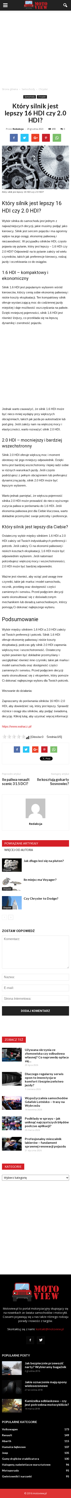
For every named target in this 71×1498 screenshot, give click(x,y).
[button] (65, 5)
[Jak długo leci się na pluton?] (12, 865)
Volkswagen (10, 1429)
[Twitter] (41, 1340)
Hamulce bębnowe (14, 1447)
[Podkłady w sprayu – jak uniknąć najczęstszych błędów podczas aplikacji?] (12, 1123)
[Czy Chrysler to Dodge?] (12, 903)
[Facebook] (30, 1340)
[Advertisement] (35, 48)
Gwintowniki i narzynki (17, 1476)
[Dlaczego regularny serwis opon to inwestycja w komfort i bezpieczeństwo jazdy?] (12, 1079)
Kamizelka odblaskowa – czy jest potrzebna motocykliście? (47, 1402)
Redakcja (18, 128)
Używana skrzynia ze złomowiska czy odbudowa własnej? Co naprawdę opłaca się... (47, 1055)
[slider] (14, 736)
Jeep (5, 1452)
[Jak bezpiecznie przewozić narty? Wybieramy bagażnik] (12, 1368)
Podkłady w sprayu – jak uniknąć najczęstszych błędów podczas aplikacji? (47, 1122)
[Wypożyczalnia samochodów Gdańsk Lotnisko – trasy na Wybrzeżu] (12, 1103)
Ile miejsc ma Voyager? (40, 879)
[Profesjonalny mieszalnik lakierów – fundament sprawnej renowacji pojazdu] (12, 1144)
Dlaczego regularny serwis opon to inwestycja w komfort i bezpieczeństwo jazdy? (44, 1079)
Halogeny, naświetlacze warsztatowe (26, 1464)
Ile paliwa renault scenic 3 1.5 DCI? (16, 782)
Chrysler (42, 96)
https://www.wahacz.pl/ (17, 726)
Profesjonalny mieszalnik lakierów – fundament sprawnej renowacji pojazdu (45, 1142)
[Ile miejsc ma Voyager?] (12, 884)
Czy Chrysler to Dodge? (41, 898)
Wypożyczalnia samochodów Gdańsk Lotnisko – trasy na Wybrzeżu (46, 1101)
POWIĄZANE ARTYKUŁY (21, 843)
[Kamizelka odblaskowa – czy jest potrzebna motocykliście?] (12, 1406)
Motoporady (10, 1470)
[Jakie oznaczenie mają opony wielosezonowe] (12, 1387)
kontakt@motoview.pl (50, 1329)
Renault (7, 1435)
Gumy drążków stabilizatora (20, 1458)
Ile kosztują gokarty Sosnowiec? (53, 782)
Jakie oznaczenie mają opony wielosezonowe (46, 1384)
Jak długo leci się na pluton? (44, 861)
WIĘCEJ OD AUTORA (18, 850)
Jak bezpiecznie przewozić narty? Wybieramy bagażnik (45, 1365)
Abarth (6, 1441)
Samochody (29, 96)
